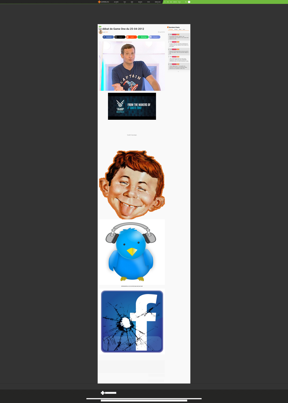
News (180, 29)
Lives (184, 29)
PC (164, 2)
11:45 (178, 66)
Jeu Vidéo (116, 2)
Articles (176, 29)
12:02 (179, 59)
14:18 (179, 44)
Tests (148, 2)
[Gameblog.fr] (103, 2)
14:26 (179, 36)
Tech (125, 2)
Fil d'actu (171, 29)
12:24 (179, 51)
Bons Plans (157, 2)
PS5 (168, 2)
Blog (100, 26)
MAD (106, 32)
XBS (171, 2)
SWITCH (175, 2)
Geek (132, 2)
